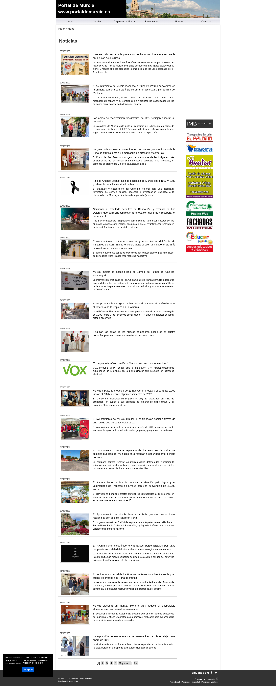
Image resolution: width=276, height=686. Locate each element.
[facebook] (211, 672)
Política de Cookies (209, 682)
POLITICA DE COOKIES (33, 663)
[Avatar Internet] (199, 197)
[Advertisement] (199, 73)
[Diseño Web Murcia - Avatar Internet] (217, 679)
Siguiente (124, 663)
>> (135, 663)
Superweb (210, 679)
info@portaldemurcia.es (68, 681)
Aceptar (28, 669)
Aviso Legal (175, 682)
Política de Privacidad (190, 682)
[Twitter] (216, 672)
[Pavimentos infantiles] (199, 215)
